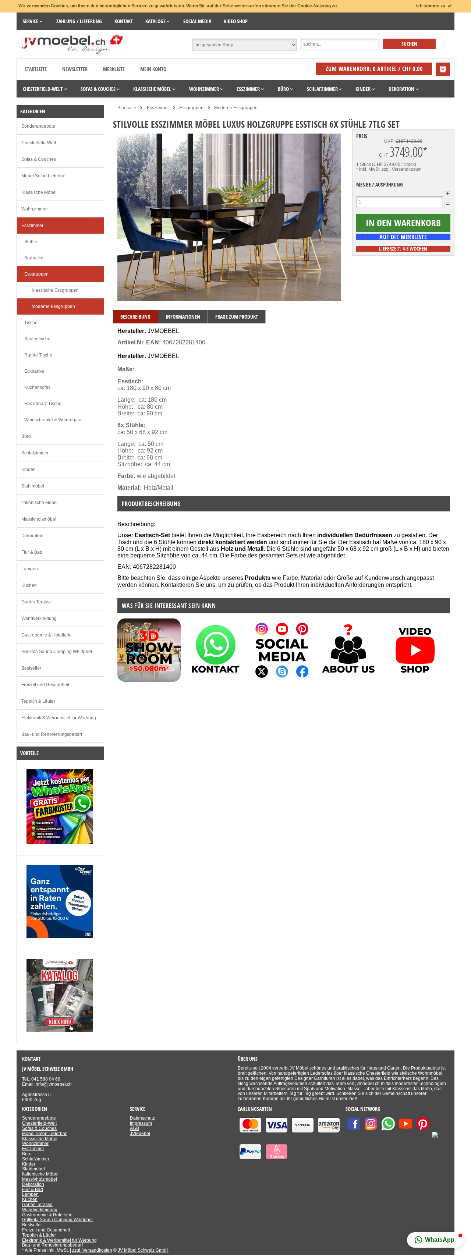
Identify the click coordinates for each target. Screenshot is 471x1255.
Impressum (141, 1123)
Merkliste (114, 68)
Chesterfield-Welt (38, 142)
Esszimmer (32, 225)
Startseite (36, 68)
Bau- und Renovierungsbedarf (51, 734)
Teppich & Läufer (38, 701)
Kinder (28, 469)
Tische (31, 322)
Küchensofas (37, 387)
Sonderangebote (38, 126)
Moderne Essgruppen (53, 306)
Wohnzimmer (34, 209)
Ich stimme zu (431, 5)
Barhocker (34, 257)
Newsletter (75, 68)
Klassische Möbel (39, 192)
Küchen (29, 585)
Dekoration (32, 535)
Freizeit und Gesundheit (45, 684)
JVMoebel (140, 1133)
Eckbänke (34, 371)
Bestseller (31, 668)
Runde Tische (38, 355)
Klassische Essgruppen (55, 290)
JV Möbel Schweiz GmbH (143, 1250)
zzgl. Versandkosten (402, 169)
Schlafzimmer (35, 452)
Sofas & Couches (38, 159)
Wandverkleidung (39, 618)
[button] (435, 1240)
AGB (134, 1128)
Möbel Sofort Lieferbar (43, 175)
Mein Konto (153, 68)
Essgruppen (36, 274)
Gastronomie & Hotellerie (46, 635)
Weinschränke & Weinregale (52, 419)
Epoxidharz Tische (42, 403)
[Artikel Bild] (59, 842)
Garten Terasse (36, 602)
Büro (26, 436)
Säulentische (37, 338)
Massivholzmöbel (38, 519)
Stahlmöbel (32, 486)
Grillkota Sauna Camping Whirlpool (56, 651)
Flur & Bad (31, 552)
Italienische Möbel (39, 502)
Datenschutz (142, 1118)
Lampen (29, 568)
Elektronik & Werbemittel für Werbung (58, 717)
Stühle (30, 241)
